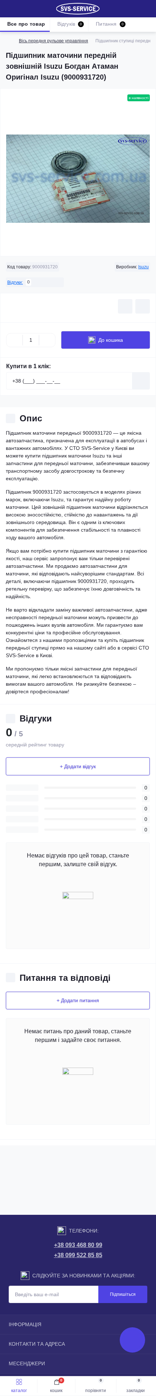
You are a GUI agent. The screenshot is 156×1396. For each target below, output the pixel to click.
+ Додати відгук (78, 766)
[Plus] (47, 340)
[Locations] (135, 8)
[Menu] (9, 8)
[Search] (22, 8)
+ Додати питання (78, 1000)
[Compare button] (142, 306)
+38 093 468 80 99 (78, 1245)
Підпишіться (123, 1294)
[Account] (148, 8)
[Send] (141, 381)
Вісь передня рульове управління (53, 40)
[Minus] (14, 340)
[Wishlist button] (125, 306)
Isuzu (143, 266)
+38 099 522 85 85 (78, 1255)
